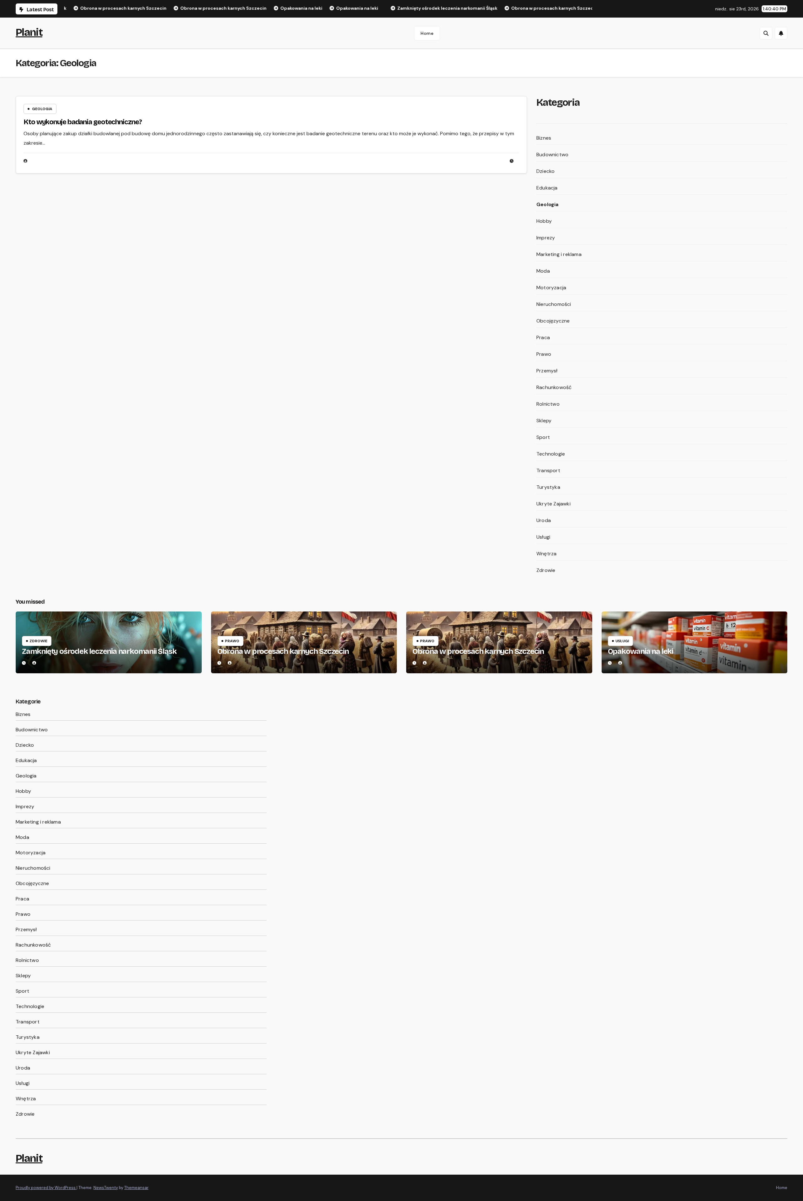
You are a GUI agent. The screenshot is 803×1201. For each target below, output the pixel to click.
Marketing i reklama (559, 254)
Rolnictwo (548, 404)
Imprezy (545, 237)
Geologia (42, 108)
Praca (543, 337)
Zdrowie (545, 570)
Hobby (544, 221)
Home (427, 33)
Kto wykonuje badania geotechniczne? (83, 122)
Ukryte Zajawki (553, 503)
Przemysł (547, 370)
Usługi (543, 537)
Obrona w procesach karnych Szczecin (283, 651)
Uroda (543, 520)
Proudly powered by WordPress (46, 1187)
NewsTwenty (105, 1187)
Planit (29, 32)
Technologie (550, 454)
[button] (766, 33)
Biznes (543, 138)
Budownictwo (552, 154)
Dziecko (545, 171)
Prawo (543, 354)
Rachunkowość (554, 387)
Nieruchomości (553, 304)
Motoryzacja (551, 287)
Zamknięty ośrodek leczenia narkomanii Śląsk (99, 651)
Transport (548, 470)
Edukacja (547, 187)
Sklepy (543, 420)
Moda (543, 271)
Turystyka (548, 487)
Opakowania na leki (640, 651)
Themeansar (136, 1187)
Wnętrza (546, 553)
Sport (543, 437)
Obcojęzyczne (553, 321)
